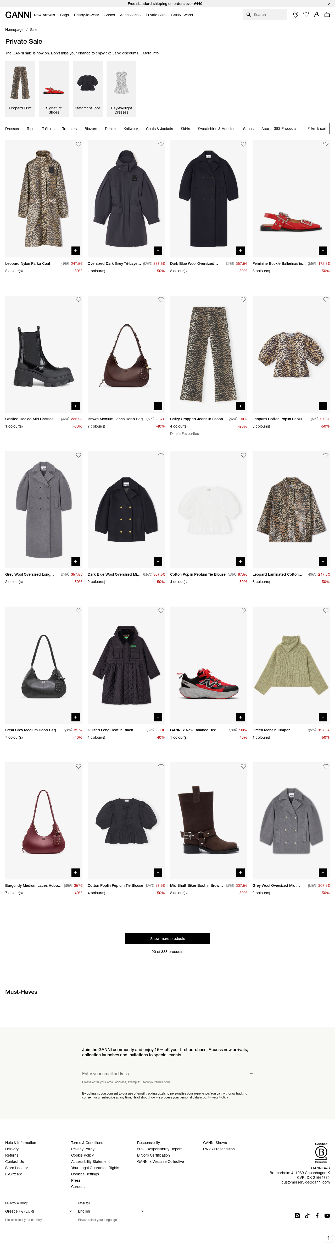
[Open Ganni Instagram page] (297, 1216)
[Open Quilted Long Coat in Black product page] (126, 665)
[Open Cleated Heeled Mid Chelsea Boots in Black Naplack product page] (43, 354)
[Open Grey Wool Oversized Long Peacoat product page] (43, 509)
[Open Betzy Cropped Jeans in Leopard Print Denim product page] (208, 354)
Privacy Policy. (218, 1097)
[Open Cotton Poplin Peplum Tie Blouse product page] (208, 509)
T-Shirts (48, 128)
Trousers (69, 128)
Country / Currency (16, 1203)
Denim (110, 128)
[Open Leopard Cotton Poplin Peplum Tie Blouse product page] (291, 354)
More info (151, 53)
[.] (167, 3)
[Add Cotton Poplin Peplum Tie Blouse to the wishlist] (243, 455)
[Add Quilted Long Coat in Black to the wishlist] (161, 611)
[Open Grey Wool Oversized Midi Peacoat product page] (291, 820)
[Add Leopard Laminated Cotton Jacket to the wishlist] (326, 455)
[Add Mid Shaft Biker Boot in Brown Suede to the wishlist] (243, 766)
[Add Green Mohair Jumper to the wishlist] (326, 611)
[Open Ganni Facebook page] (317, 1216)
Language (84, 1203)
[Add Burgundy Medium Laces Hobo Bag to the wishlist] (78, 766)
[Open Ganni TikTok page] (307, 1216)
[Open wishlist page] (306, 14)
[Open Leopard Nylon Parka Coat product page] (43, 198)
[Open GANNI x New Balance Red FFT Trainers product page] (208, 665)
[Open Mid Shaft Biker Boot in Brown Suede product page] (208, 820)
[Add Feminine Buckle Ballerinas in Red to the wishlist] (326, 144)
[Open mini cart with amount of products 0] (327, 14)
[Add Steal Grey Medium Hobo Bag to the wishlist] (78, 611)
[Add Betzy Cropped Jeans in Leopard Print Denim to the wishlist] (243, 300)
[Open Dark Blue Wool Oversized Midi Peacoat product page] (126, 509)
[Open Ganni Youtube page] (327, 1216)
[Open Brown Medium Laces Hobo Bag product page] (126, 354)
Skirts (185, 128)
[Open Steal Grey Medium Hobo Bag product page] (43, 665)
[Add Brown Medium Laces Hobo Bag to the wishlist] (161, 300)
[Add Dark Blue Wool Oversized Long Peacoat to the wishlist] (243, 144)
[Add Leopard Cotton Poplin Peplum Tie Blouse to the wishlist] (326, 300)
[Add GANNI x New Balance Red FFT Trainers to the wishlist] (243, 611)
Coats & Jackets (159, 128)
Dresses (12, 128)
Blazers (91, 128)
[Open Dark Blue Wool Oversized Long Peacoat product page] (208, 198)
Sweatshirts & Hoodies (216, 128)
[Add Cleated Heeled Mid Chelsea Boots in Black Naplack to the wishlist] (78, 300)
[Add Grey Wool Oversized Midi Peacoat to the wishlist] (326, 766)
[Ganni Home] (18, 15)
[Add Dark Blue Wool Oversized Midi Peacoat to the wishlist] (161, 455)
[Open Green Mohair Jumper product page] (291, 665)
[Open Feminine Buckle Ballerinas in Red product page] (291, 198)
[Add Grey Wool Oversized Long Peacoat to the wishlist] (78, 455)
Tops (30, 128)
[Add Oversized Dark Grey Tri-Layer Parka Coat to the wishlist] (161, 144)
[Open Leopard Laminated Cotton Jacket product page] (291, 509)
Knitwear (131, 128)
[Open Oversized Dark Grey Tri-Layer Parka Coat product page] (126, 198)
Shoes (248, 128)
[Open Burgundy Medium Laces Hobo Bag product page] (43, 820)
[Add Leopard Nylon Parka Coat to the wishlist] (78, 144)
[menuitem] (44, 15)
